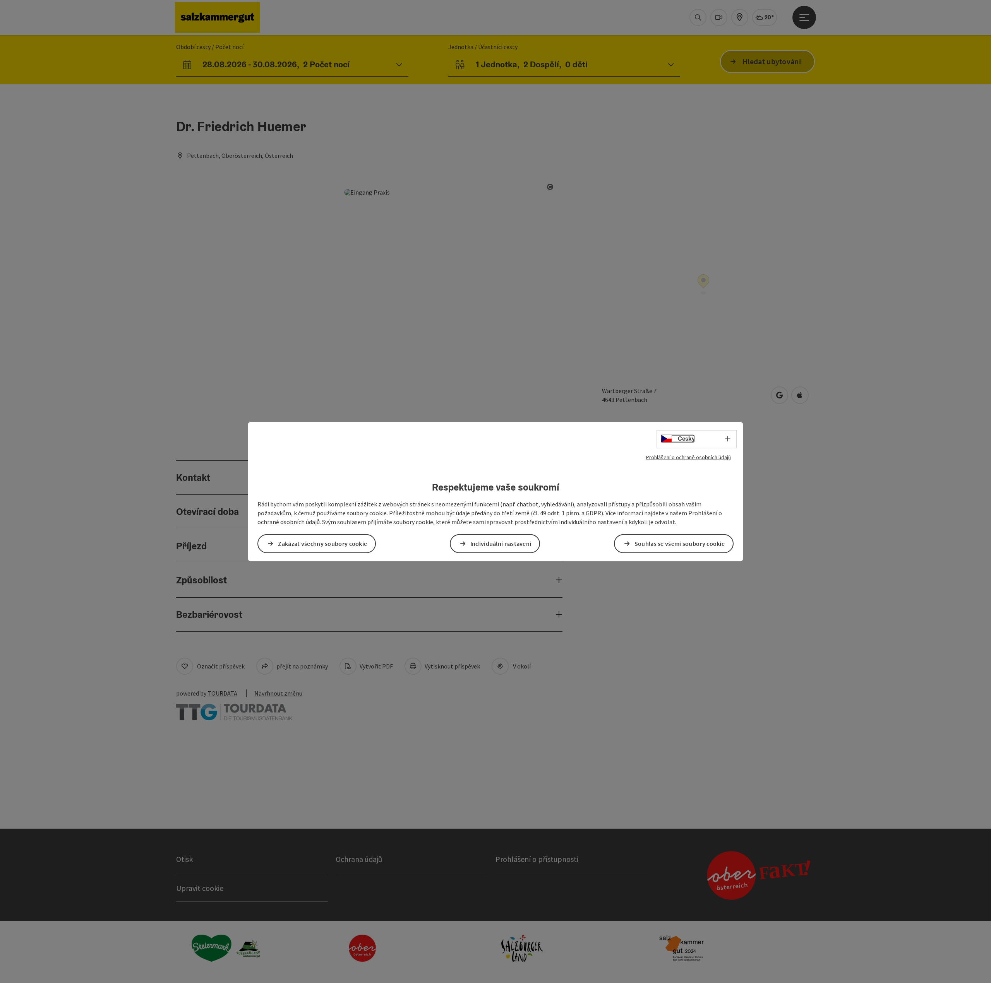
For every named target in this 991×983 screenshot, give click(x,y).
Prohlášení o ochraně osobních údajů (688, 456)
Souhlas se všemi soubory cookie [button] (679, 543)
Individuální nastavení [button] (501, 543)
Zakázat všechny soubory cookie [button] (322, 543)
